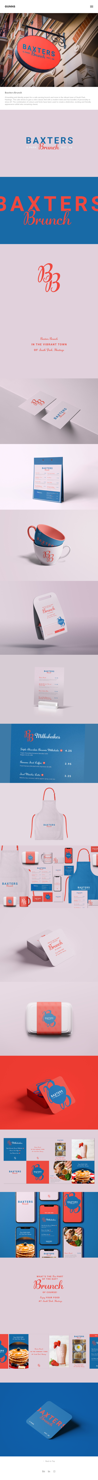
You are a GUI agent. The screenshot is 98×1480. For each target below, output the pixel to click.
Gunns (10, 6)
